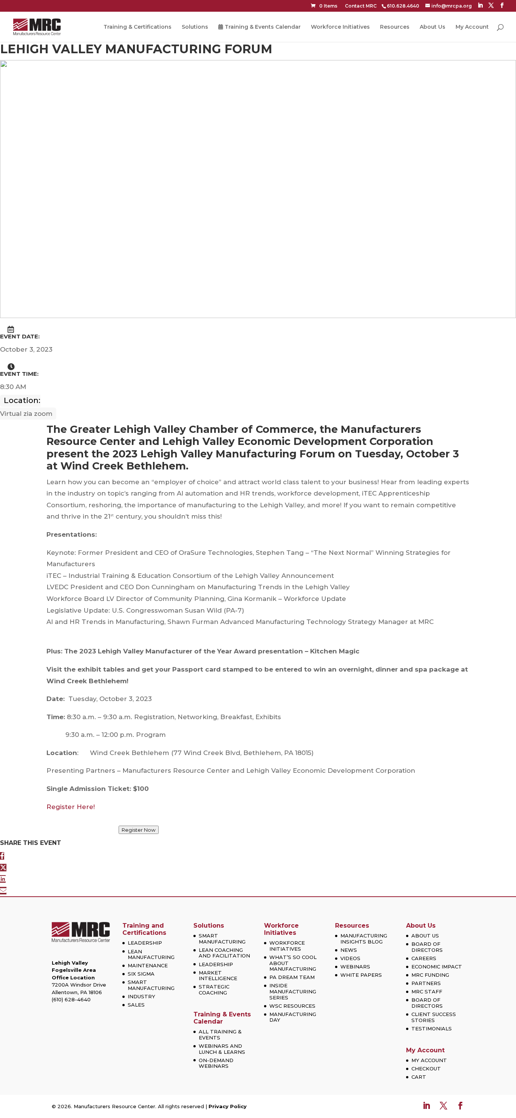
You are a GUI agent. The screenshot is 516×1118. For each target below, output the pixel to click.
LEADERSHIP (145, 943)
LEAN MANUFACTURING (151, 954)
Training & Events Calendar (263, 27)
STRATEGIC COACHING (214, 990)
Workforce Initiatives (340, 27)
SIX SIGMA (141, 974)
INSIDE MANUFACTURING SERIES (292, 991)
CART (418, 1077)
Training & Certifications (137, 27)
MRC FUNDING (430, 975)
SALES (136, 1005)
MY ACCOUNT (429, 1060)
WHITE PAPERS (361, 975)
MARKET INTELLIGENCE (218, 976)
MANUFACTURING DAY (292, 1017)
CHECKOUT (426, 1068)
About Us (432, 27)
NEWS (348, 950)
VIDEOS (350, 958)
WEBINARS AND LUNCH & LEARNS (222, 1049)
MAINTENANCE (148, 965)
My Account (472, 27)
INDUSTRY (141, 996)
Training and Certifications (144, 929)
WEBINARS (355, 967)
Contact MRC (361, 6)
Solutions (195, 27)
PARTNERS (426, 983)
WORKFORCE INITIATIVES (287, 946)
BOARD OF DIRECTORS (427, 947)
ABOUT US (425, 936)
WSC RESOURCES (292, 1006)
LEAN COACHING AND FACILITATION (224, 953)
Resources (394, 27)
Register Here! (70, 807)
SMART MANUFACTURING (151, 985)
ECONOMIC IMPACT (436, 967)
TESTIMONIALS (431, 1028)
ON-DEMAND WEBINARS (216, 1063)
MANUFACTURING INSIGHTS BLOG (363, 939)
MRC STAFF (426, 991)
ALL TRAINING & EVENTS (220, 1034)
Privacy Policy (228, 1106)
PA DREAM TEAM (292, 977)
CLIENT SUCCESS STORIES (433, 1017)
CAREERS (423, 958)
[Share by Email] (3, 890)
